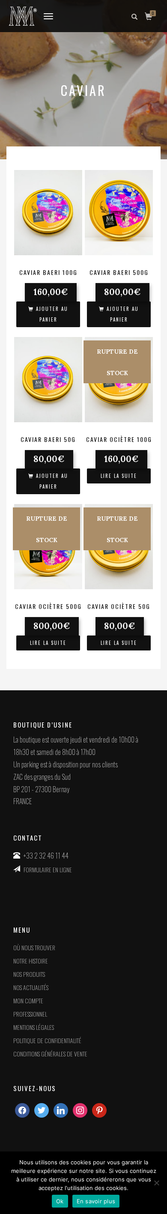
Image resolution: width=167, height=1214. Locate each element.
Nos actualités (30, 987)
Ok (60, 1201)
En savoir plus (96, 1201)
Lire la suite (119, 475)
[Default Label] (80, 1109)
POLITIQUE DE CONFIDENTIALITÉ (47, 1040)
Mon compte (28, 1000)
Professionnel (30, 1013)
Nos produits (29, 973)
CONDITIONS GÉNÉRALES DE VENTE (50, 1053)
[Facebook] (22, 1109)
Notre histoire (30, 960)
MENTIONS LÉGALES (33, 1027)
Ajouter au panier (52, 314)
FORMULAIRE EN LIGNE (48, 869)
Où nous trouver (34, 947)
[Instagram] (61, 1109)
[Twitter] (41, 1109)
